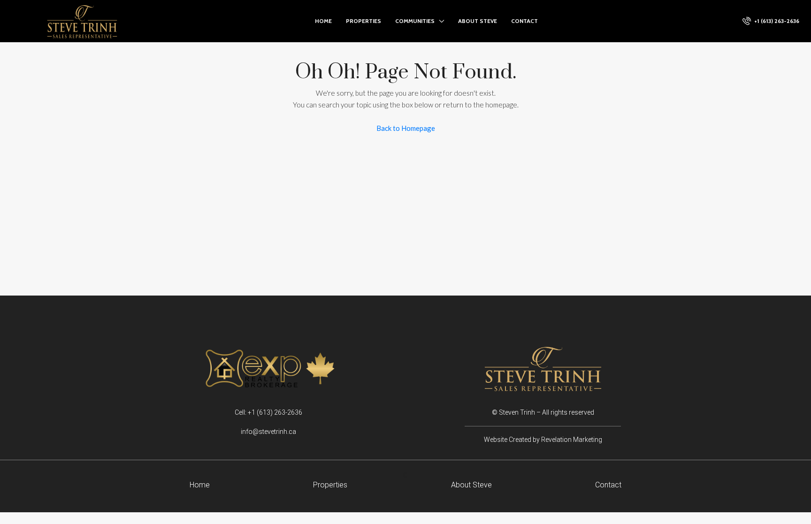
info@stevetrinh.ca (268, 431)
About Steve (477, 20)
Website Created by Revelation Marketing (543, 439)
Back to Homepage (405, 128)
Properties (363, 20)
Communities (415, 20)
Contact (524, 20)
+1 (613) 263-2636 (776, 20)
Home (323, 20)
